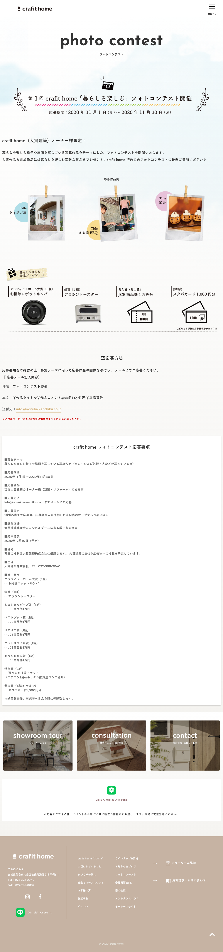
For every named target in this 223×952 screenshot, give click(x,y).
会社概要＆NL (123, 882)
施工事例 (83, 898)
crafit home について (90, 858)
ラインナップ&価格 (126, 858)
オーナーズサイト (125, 906)
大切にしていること (89, 866)
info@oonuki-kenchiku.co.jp (38, 409)
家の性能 (120, 890)
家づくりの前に (87, 874)
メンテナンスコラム (127, 898)
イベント (83, 906)
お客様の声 (84, 890)
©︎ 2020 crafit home (111, 943)
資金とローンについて (91, 882)
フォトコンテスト (125, 874)
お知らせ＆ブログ (125, 866)
